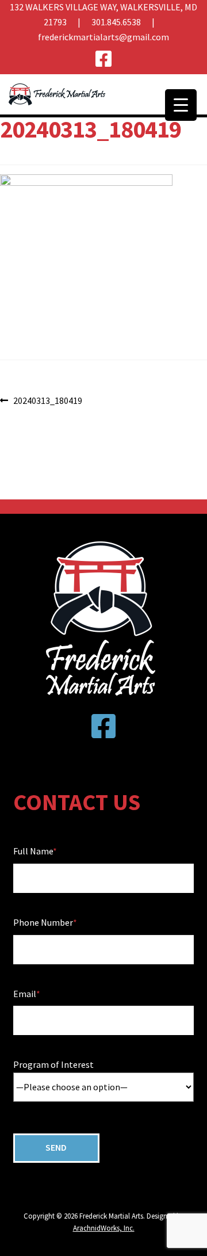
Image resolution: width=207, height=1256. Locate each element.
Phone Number (43, 922)
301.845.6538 (116, 22)
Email (24, 993)
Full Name (33, 851)
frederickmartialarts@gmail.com (103, 37)
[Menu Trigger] (181, 105)
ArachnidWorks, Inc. (104, 1227)
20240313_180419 (47, 401)
